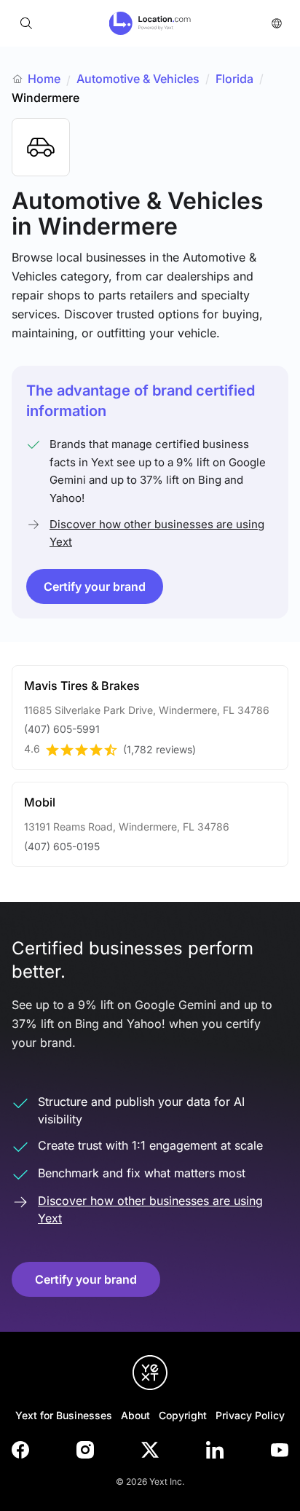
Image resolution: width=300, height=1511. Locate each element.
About (135, 1415)
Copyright (183, 1415)
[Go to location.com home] (150, 23)
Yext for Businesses (63, 1415)
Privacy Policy (250, 1415)
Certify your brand (95, 586)
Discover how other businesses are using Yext (157, 533)
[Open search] (26, 23)
